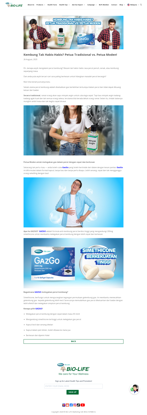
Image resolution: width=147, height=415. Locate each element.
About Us (31, 5)
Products (40, 5)
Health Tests (52, 5)
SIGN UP (72, 392)
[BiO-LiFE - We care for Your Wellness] (14, 4)
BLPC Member (104, 5)
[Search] (141, 5)
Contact (114, 5)
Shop (121, 5)
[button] (134, 389)
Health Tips (63, 5)
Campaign (91, 5)
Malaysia (133, 5)
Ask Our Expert (77, 5)
